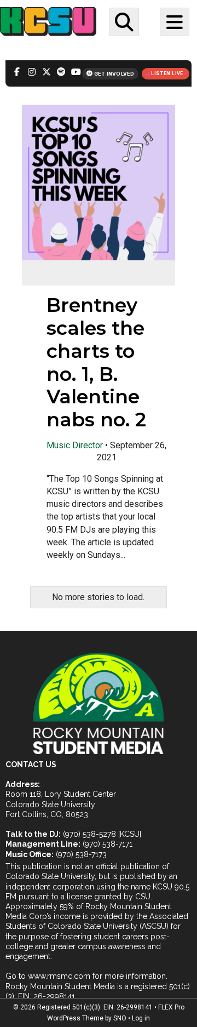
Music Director (75, 445)
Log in (141, 1018)
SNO (119, 1018)
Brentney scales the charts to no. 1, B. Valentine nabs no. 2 (96, 362)
